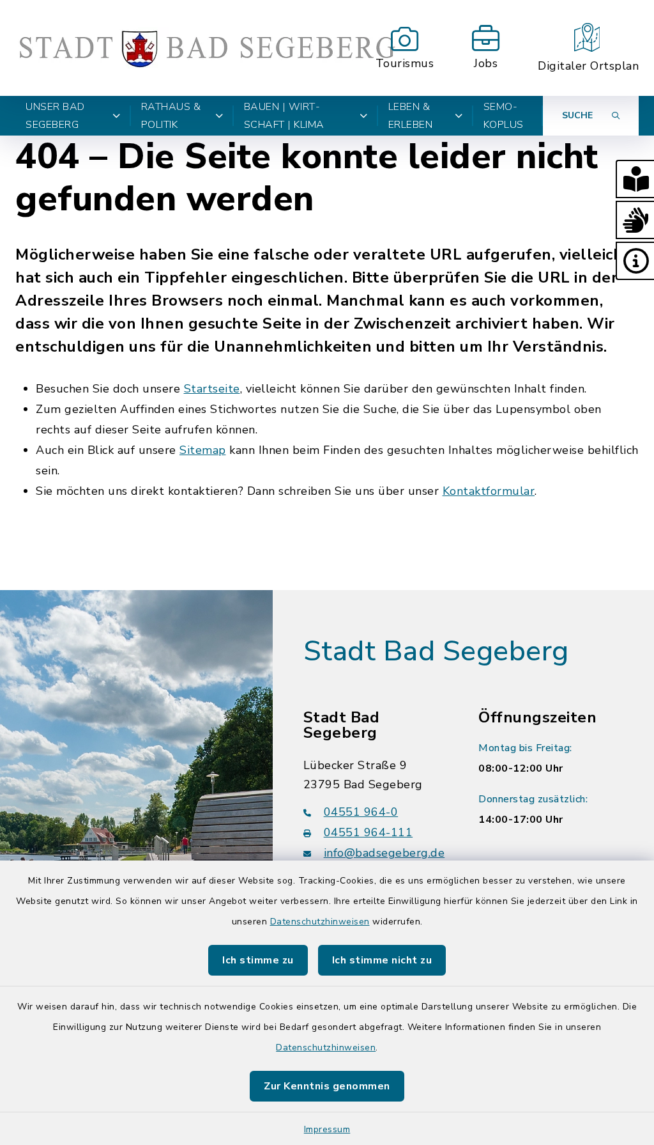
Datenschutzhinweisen (320, 921)
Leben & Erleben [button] (410, 116)
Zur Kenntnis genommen (327, 1086)
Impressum (327, 1129)
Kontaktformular (489, 491)
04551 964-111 (368, 832)
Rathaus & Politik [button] (171, 116)
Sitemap (202, 450)
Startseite (212, 388)
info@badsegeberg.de (384, 853)
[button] (635, 179)
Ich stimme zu (258, 960)
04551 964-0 (361, 812)
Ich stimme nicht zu (382, 960)
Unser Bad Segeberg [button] (55, 116)
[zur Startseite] (207, 48)
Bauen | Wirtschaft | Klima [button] (284, 116)
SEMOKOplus (503, 116)
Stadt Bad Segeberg (436, 651)
